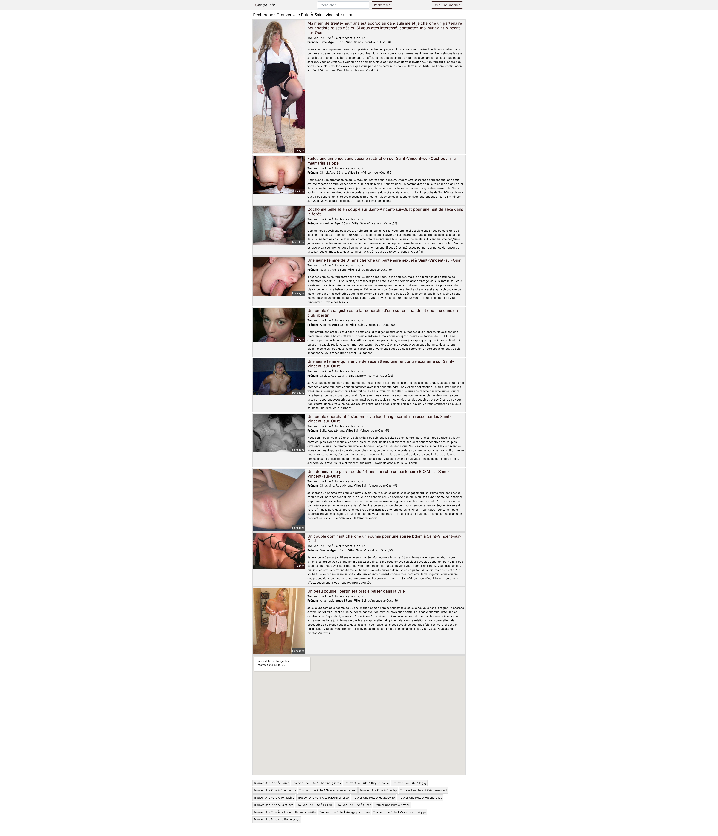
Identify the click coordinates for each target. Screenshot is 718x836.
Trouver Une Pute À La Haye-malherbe (323, 797)
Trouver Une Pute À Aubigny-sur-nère (344, 812)
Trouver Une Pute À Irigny (409, 783)
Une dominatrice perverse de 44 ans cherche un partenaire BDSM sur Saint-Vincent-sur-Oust (378, 473)
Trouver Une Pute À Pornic (271, 783)
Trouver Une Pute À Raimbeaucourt (423, 790)
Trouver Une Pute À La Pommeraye (277, 819)
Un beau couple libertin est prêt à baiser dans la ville (356, 591)
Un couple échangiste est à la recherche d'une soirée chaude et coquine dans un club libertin (382, 312)
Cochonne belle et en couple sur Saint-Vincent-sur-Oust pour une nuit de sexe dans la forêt (385, 211)
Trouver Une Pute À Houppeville (373, 797)
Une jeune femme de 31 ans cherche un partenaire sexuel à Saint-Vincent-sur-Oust (384, 260)
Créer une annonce (447, 5)
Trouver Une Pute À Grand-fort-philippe (399, 812)
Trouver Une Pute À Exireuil (314, 805)
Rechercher (382, 5)
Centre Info (265, 5)
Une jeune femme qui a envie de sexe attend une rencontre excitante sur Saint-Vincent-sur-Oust (380, 363)
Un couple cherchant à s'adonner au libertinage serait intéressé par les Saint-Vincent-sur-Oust (379, 419)
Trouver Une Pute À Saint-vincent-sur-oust (327, 790)
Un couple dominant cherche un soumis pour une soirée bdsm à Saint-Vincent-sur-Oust (384, 538)
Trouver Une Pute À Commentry (275, 790)
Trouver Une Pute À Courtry (378, 790)
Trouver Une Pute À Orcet (353, 805)
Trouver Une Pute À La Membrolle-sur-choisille (285, 812)
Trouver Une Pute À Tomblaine (274, 797)
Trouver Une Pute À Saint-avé (273, 805)
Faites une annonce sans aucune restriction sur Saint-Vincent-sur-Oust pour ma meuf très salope (381, 160)
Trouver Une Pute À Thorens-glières (316, 783)
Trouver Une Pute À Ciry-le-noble (366, 783)
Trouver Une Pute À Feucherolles (420, 797)
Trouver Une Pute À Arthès (392, 805)
